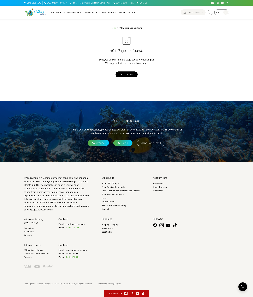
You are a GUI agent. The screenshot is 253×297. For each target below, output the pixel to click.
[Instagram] (161, 225)
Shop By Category (110, 224)
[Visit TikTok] (227, 3)
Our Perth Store (107, 12)
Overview (54, 12)
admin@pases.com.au (113, 133)
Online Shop (89, 12)
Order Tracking (160, 187)
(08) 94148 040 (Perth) (167, 129)
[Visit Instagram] (218, 3)
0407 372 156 (72, 227)
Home (113, 28)
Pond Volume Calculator (113, 194)
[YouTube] (168, 225)
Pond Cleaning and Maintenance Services (121, 191)
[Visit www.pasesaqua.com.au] (210, 12)
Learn (104, 198)
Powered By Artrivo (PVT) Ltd (109, 284)
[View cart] (242, 286)
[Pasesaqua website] (35, 12)
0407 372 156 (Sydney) (142, 129)
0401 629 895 (72, 257)
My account (158, 183)
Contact (131, 12)
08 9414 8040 (72, 253)
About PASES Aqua (110, 183)
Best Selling (107, 232)
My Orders (158, 191)
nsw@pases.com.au (75, 224)
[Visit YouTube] (222, 3)
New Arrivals (107, 228)
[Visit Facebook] (213, 3)
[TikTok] (175, 225)
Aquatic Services (71, 12)
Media (122, 12)
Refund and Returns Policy (114, 205)
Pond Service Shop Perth (113, 187)
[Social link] (155, 225)
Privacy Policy (108, 201)
